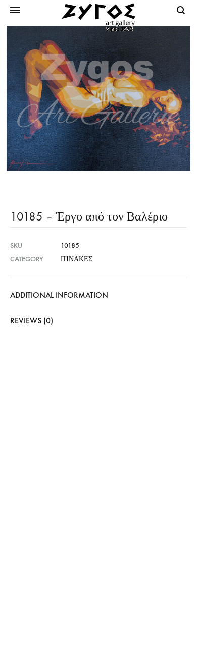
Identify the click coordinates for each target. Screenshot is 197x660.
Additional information (59, 295)
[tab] (98, 295)
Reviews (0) (31, 320)
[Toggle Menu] (15, 10)
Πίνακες (76, 259)
